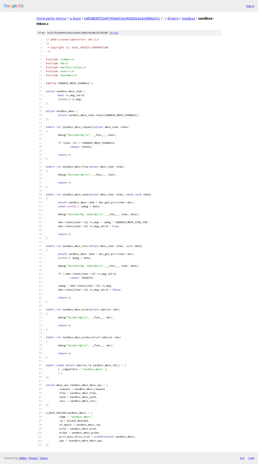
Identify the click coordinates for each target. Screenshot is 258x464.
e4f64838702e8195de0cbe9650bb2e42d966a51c (122, 18)
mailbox (188, 18)
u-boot (75, 18)
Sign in (250, 6)
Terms (44, 458)
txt (242, 458)
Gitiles (22, 458)
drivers (173, 18)
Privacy (33, 458)
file (114, 32)
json (251, 458)
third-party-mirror (51, 18)
